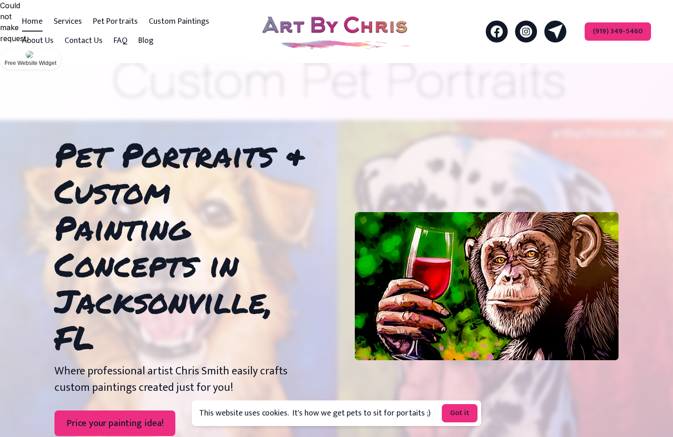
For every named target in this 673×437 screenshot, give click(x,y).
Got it (459, 413)
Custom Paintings (179, 21)
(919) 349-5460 (618, 31)
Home (32, 21)
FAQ (120, 41)
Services (68, 21)
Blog (145, 41)
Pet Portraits (115, 21)
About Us (38, 41)
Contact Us (84, 41)
